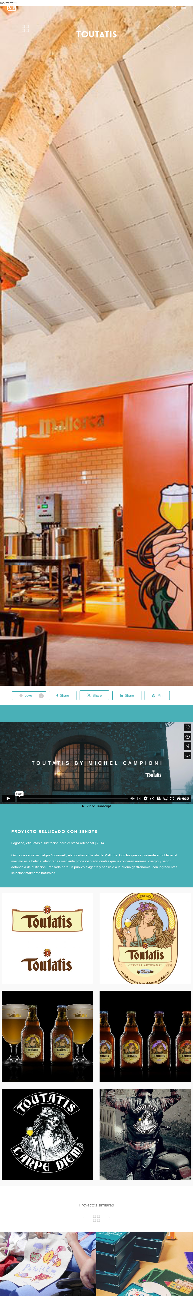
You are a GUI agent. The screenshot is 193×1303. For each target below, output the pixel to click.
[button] (183, 7)
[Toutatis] (47, 938)
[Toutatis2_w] (145, 1036)
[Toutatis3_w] (47, 1036)
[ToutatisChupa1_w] (145, 1134)
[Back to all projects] (25, 28)
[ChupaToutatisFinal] (47, 1134)
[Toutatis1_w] (145, 938)
